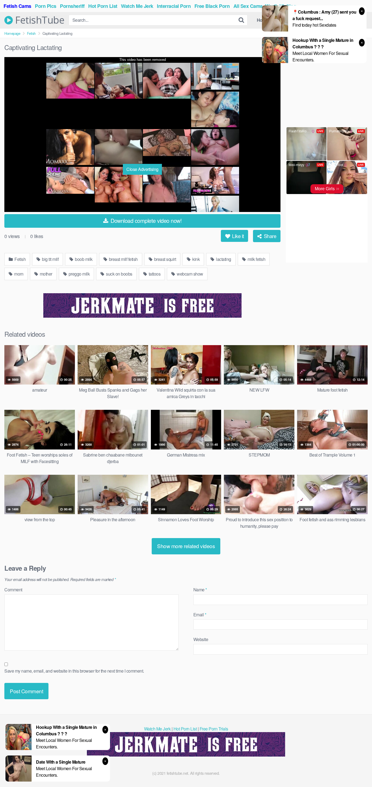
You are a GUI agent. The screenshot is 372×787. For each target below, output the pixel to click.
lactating (223, 259)
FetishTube (38, 20)
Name (200, 589)
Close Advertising (142, 169)
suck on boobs (118, 274)
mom (18, 274)
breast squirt (164, 259)
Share (269, 235)
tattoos (154, 274)
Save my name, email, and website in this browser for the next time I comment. (74, 671)
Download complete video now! (145, 220)
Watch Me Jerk (157, 729)
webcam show (189, 274)
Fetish (31, 33)
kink (195, 259)
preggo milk (79, 274)
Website (200, 639)
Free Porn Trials (214, 729)
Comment (13, 589)
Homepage (12, 33)
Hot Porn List (185, 729)
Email (199, 614)
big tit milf (50, 259)
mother (45, 274)
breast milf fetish (123, 259)
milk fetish (255, 259)
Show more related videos (186, 545)
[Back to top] (357, 769)
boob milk (83, 259)
